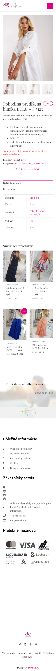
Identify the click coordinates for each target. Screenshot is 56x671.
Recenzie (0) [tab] (9, 189)
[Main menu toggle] (50, 6)
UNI (31, 220)
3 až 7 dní (34, 197)
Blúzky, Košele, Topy (22, 163)
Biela (32, 204)
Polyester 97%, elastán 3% (37, 212)
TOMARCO (33, 667)
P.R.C (32, 227)
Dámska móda (39, 163)
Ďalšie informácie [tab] (12, 183)
